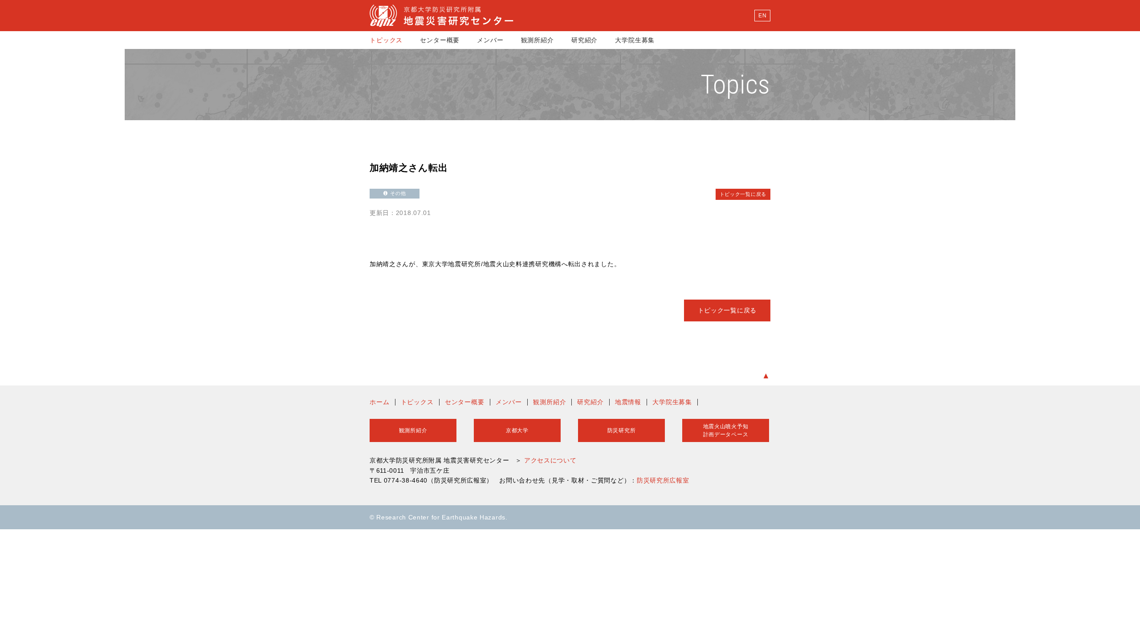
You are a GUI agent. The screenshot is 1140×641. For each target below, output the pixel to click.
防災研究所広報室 (663, 480)
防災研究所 (621, 430)
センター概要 (440, 40)
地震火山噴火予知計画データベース (726, 430)
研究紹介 (584, 40)
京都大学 (517, 430)
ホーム (380, 402)
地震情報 (628, 402)
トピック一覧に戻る (743, 194)
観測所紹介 (537, 40)
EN (762, 15)
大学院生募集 (635, 40)
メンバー (490, 40)
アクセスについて (550, 460)
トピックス (386, 40)
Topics (735, 84)
